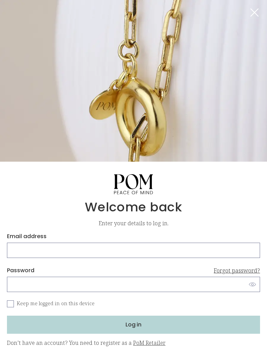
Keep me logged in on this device (56, 303)
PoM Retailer (149, 343)
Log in (133, 325)
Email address (27, 236)
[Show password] (252, 284)
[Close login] (254, 12)
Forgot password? (237, 270)
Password (133, 270)
